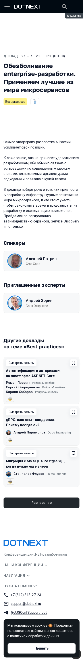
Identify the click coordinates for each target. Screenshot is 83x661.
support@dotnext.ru (26, 604)
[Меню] (7, 6)
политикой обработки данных (34, 636)
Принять (42, 648)
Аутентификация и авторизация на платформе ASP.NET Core (33, 373)
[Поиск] (64, 6)
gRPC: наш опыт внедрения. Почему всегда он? (30, 422)
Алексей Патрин (41, 258)
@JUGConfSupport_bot (29, 612)
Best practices (15, 101)
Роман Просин (18, 382)
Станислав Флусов (29, 474)
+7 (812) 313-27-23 (26, 595)
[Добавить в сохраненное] (73, 362)
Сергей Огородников (23, 387)
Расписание (41, 503)
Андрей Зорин (39, 300)
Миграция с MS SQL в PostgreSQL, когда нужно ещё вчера (35, 463)
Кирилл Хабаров (19, 392)
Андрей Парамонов (29, 432)
